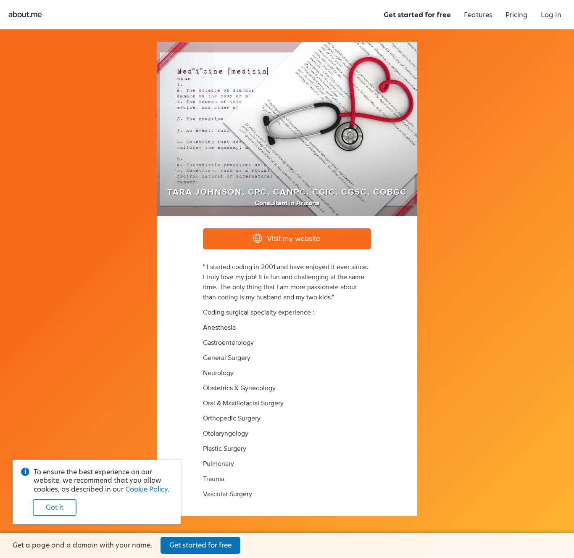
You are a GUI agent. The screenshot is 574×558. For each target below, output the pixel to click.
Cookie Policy (146, 489)
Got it (54, 507)
